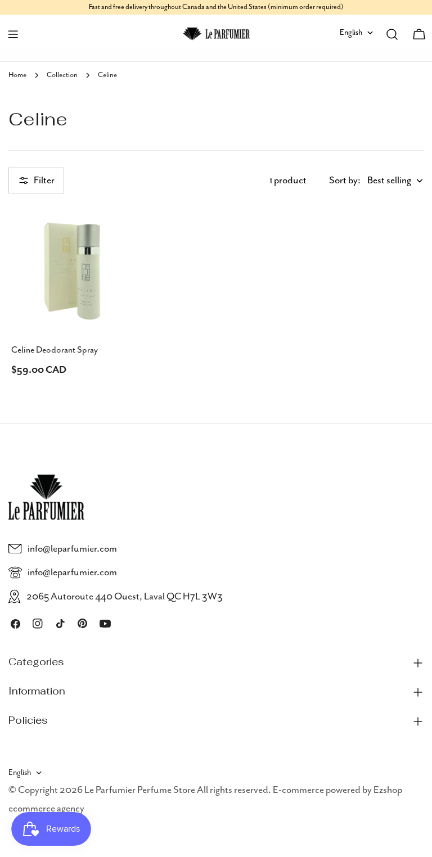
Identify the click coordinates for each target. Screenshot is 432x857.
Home (17, 75)
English (351, 32)
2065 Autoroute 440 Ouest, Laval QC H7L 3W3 (124, 596)
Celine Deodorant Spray (54, 350)
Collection (62, 75)
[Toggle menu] (13, 34)
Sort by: (345, 180)
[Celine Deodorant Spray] (72, 270)
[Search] (392, 34)
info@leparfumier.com (72, 548)
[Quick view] (119, 231)
